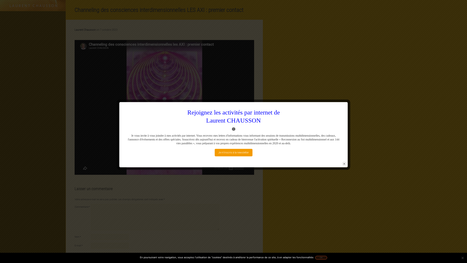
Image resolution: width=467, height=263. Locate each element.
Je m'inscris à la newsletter (233, 152)
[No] (462, 258)
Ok (321, 257)
